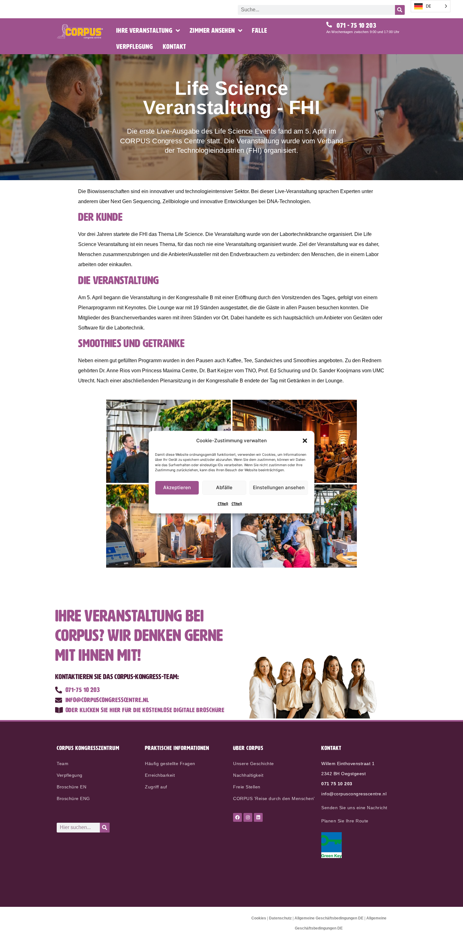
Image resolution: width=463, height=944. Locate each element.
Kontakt (174, 46)
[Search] (400, 10)
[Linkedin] (258, 817)
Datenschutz (280, 918)
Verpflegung (134, 46)
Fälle (259, 30)
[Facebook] (237, 817)
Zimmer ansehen (212, 30)
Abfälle (224, 487)
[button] (305, 441)
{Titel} (223, 503)
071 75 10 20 (335, 783)
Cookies (258, 918)
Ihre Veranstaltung (144, 30)
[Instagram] (247, 817)
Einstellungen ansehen (279, 487)
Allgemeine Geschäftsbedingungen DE (328, 918)
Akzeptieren (177, 487)
